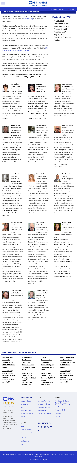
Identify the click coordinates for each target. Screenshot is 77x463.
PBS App (23, 416)
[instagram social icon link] (45, 427)
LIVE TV (72, 9)
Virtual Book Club (60, 410)
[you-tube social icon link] (39, 427)
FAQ (22, 444)
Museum (58, 413)
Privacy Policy (34, 460)
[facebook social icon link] (42, 427)
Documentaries (26, 410)
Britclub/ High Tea (44, 404)
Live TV (23, 407)
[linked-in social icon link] (39, 431)
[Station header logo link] (38, 3)
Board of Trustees (26, 430)
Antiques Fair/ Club (44, 401)
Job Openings (25, 441)
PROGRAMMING (26, 397)
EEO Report (43, 460)
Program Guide (26, 401)
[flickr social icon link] (51, 427)
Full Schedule (25, 404)
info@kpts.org (28, 19)
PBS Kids (57, 416)
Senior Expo (42, 410)
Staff (22, 427)
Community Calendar (45, 413)
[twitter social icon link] (48, 427)
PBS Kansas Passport (56, 9)
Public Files (24, 438)
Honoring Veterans (44, 407)
